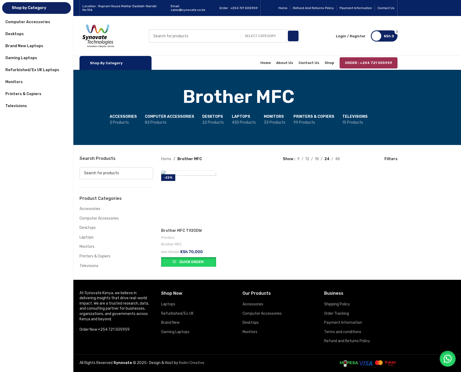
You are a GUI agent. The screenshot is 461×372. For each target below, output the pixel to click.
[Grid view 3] (360, 159)
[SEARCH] (293, 36)
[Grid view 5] (369, 159)
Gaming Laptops (175, 332)
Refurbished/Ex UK (177, 313)
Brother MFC (171, 244)
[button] (448, 359)
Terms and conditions (342, 332)
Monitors (87, 246)
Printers (167, 238)
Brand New (170, 322)
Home (166, 159)
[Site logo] (98, 36)
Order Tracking (336, 313)
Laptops (87, 237)
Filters (391, 159)
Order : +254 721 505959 (368, 63)
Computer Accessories (99, 218)
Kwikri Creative (191, 363)
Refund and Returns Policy (347, 341)
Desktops (88, 227)
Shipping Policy (337, 304)
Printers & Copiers (95, 256)
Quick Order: (191, 262)
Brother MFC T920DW (181, 230)
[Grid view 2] (352, 159)
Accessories (90, 209)
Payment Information (343, 322)
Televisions (89, 266)
